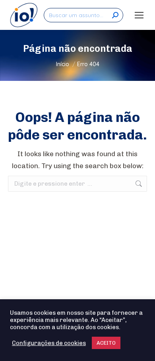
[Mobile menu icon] (139, 15)
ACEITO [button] (106, 343)
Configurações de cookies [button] (49, 343)
